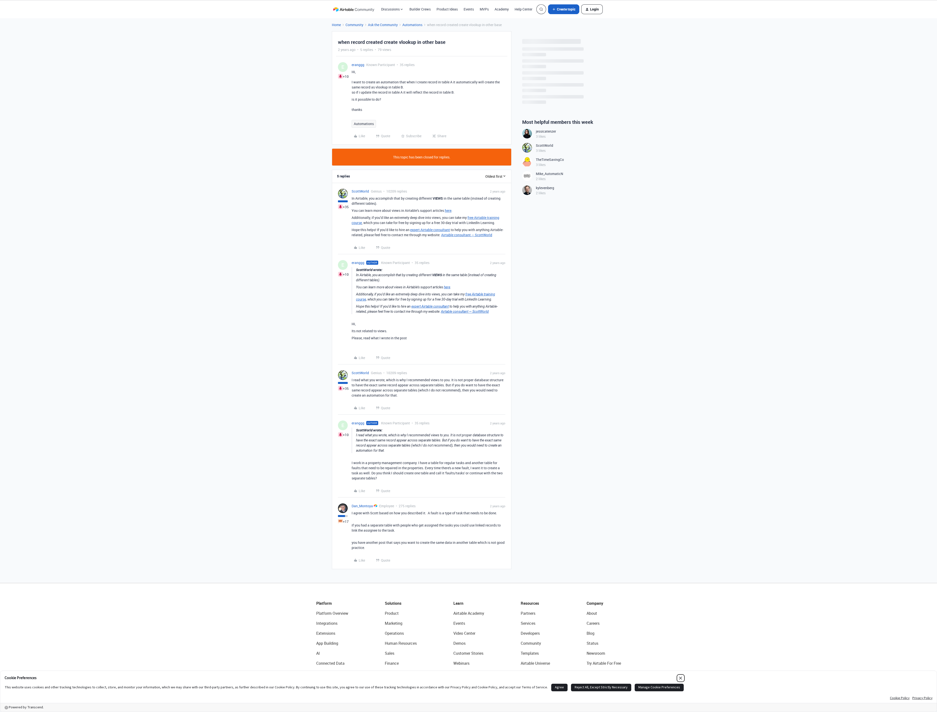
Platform (324, 603)
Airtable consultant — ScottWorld (466, 235)
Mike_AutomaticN (549, 173)
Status (592, 643)
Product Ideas (447, 9)
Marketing (393, 623)
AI (318, 653)
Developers (530, 633)
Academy (502, 9)
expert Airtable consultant (430, 229)
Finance (392, 663)
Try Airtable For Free (604, 663)
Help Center (523, 9)
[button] (563, 9)
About (592, 613)
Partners (528, 613)
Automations (412, 24)
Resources (530, 603)
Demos (459, 643)
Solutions (393, 603)
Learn (458, 603)
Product (392, 613)
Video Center (464, 633)
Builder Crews (420, 9)
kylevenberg (545, 187)
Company (595, 603)
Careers (593, 623)
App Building (327, 643)
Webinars (461, 663)
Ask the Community (383, 24)
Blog (590, 633)
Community (354, 24)
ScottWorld (360, 191)
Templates (530, 653)
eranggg (358, 64)
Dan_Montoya (362, 506)
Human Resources (401, 643)
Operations (394, 633)
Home (336, 24)
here (448, 210)
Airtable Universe (535, 663)
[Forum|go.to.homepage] (353, 9)
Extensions (325, 633)
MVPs (484, 9)
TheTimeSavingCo (550, 159)
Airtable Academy (468, 613)
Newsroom (596, 653)
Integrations (326, 623)
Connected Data (330, 663)
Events (469, 9)
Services (528, 623)
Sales (389, 653)
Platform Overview (332, 613)
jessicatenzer (546, 131)
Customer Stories (468, 653)
